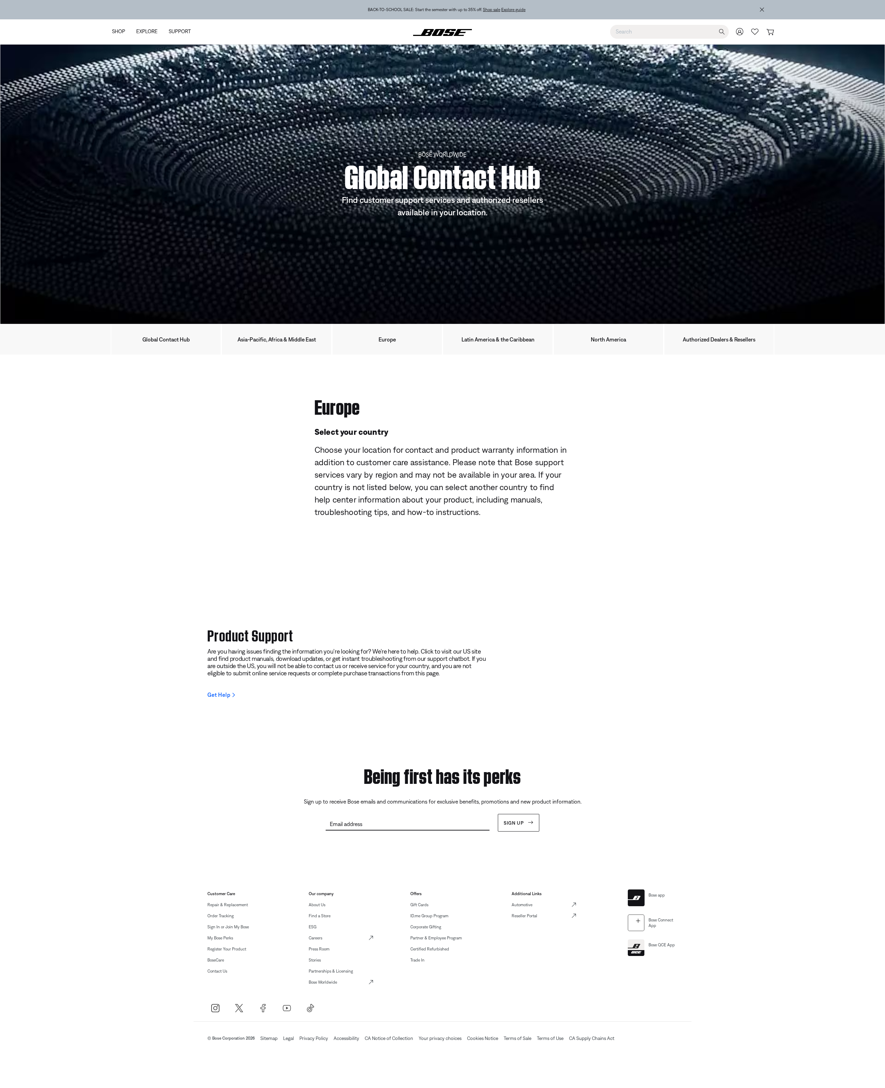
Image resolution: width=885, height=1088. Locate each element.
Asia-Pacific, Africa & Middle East (276, 339)
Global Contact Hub (166, 339)
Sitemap (269, 1038)
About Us (317, 904)
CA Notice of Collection (389, 1038)
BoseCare (215, 960)
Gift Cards (419, 904)
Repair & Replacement (227, 904)
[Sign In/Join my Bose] (739, 31)
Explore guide (513, 9)
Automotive (522, 904)
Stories (315, 960)
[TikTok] (310, 1008)
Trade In (417, 960)
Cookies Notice (482, 1038)
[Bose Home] (442, 32)
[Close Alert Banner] (762, 9)
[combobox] (669, 31)
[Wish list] (755, 31)
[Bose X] (239, 1008)
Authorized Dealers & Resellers (719, 339)
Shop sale (491, 9)
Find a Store (319, 915)
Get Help (218, 695)
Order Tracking (220, 915)
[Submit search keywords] (722, 32)
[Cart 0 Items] (770, 32)
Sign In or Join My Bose (228, 927)
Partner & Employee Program (436, 938)
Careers (315, 938)
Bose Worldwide (323, 982)
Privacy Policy (313, 1038)
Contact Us (217, 971)
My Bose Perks (220, 938)
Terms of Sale (517, 1038)
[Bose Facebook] (263, 1008)
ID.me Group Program (429, 915)
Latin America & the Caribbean (498, 339)
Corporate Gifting (425, 927)
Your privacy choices (440, 1038)
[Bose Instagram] (215, 1008)
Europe (387, 339)
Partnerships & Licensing (331, 971)
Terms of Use (550, 1038)
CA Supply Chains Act (591, 1038)
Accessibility (346, 1038)
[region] (446, 9)
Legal (288, 1038)
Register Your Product (226, 949)
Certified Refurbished (429, 949)
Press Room (319, 949)
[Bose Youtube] (287, 1008)
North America (608, 339)
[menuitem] (121, 32)
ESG (312, 927)
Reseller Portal (524, 915)
